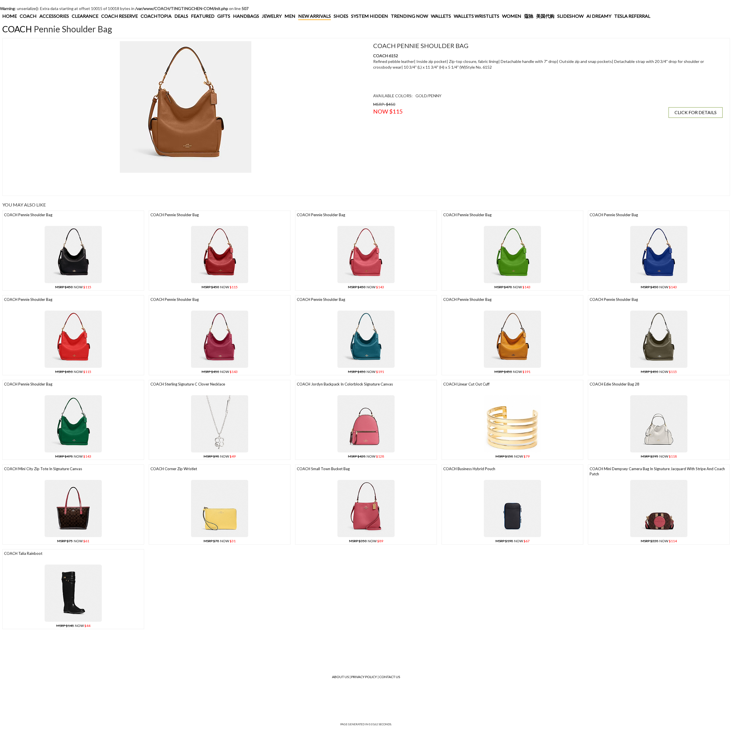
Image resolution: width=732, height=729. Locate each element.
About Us (340, 677)
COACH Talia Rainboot (23, 553)
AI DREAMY (598, 16)
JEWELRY (272, 16)
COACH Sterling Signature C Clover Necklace (187, 384)
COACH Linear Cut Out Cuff (466, 384)
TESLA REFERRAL (632, 16)
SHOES (341, 16)
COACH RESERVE (119, 16)
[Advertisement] (110, 184)
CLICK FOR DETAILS (696, 112)
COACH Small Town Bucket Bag (323, 468)
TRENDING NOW (409, 16)
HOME (9, 16)
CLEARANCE (85, 16)
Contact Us (389, 677)
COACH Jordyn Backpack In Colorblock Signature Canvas (345, 384)
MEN (290, 16)
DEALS (181, 16)
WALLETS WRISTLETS (476, 16)
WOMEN (511, 16)
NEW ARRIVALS (314, 16)
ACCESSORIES (54, 16)
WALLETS (441, 16)
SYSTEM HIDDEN (369, 16)
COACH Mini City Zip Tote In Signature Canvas (43, 468)
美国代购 (545, 16)
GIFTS (223, 16)
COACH (28, 16)
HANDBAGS (246, 16)
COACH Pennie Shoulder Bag (28, 214)
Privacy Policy (364, 677)
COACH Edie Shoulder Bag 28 (614, 384)
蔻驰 (528, 16)
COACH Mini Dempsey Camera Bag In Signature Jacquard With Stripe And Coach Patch (657, 471)
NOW (73, 287)
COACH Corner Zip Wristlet (173, 468)
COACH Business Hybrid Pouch (469, 468)
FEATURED (202, 16)
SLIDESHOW (570, 16)
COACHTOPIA (156, 16)
